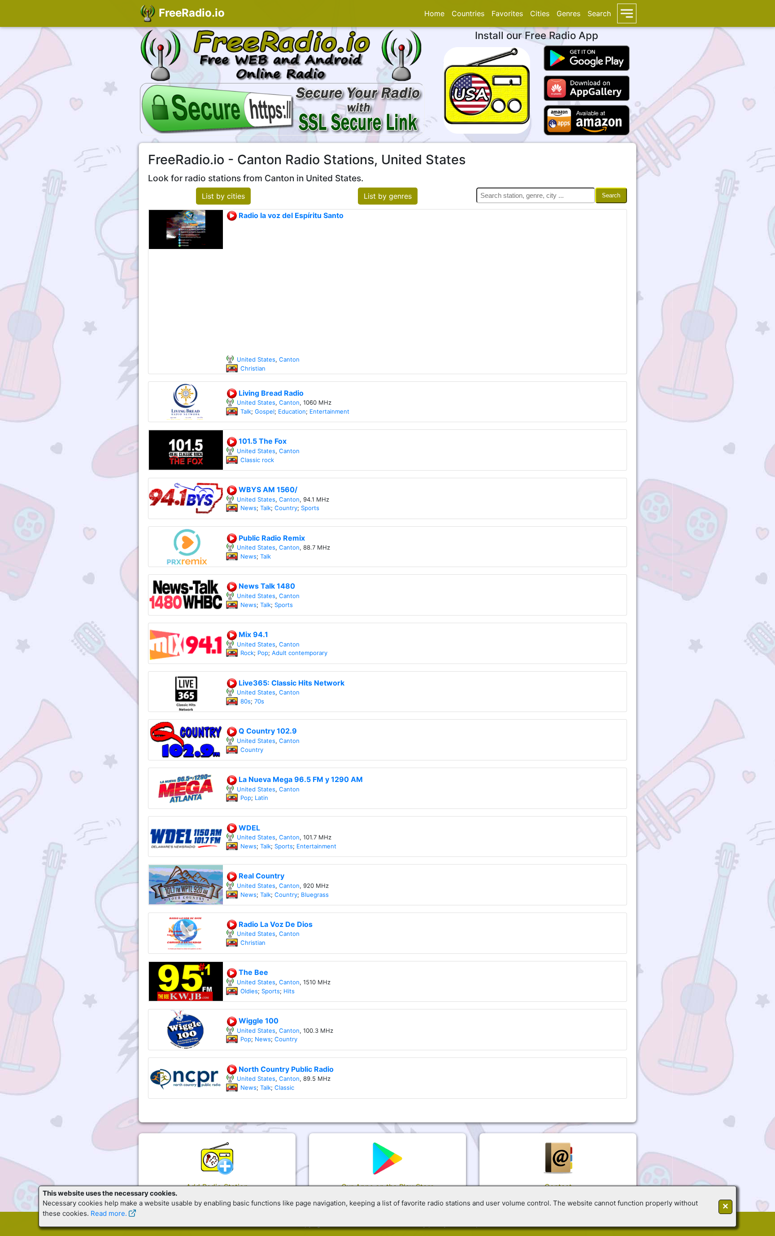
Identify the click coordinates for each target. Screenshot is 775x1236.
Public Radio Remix (271, 537)
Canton (289, 359)
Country (285, 507)
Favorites (507, 13)
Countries (468, 13)
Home (434, 13)
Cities (539, 13)
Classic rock (257, 459)
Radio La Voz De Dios (275, 924)
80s (245, 701)
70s (259, 701)
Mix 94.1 (252, 634)
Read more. (109, 1213)
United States (256, 359)
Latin (261, 797)
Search (599, 13)
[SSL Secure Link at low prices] (282, 107)
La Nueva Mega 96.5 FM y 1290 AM (300, 779)
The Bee (252, 972)
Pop (262, 652)
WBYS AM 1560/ (267, 489)
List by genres (388, 196)
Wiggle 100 (258, 1020)
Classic (284, 1087)
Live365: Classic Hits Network (290, 682)
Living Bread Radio (270, 393)
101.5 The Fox (262, 441)
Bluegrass (315, 894)
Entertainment (329, 411)
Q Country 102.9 (267, 730)
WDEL (248, 827)
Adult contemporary (299, 652)
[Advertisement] (426, 288)
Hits (289, 991)
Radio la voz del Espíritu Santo (290, 215)
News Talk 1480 (266, 585)
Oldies (249, 991)
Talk (245, 411)
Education (292, 411)
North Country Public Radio (285, 1069)
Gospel (264, 411)
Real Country (260, 875)
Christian (253, 368)
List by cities (223, 196)
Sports (310, 507)
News (248, 507)
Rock (247, 652)
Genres (568, 13)
